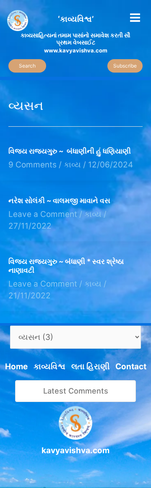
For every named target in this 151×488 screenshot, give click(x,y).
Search (27, 66)
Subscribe (125, 66)
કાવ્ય (72, 165)
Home (16, 366)
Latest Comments (75, 390)
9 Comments (32, 165)
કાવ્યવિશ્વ (49, 366)
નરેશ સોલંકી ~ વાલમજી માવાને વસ (59, 200)
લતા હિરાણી (90, 366)
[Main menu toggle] (135, 17)
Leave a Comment (42, 214)
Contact (130, 366)
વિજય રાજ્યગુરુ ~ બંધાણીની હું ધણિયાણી (69, 151)
